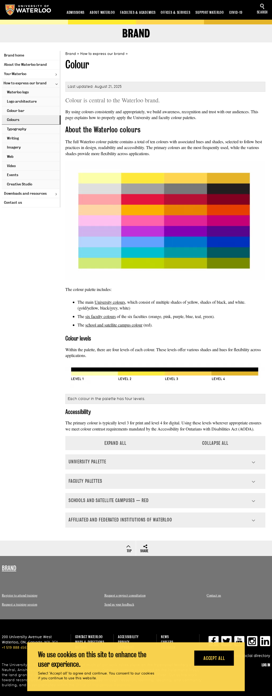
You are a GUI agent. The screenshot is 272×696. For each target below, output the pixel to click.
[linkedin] (265, 643)
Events (12, 175)
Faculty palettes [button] (85, 481)
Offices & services (175, 12)
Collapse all (215, 443)
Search (262, 12)
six (88, 316)
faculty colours (103, 316)
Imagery (14, 147)
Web (10, 157)
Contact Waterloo (89, 636)
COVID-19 (236, 12)
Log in (266, 665)
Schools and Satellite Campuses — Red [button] (109, 500)
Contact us (13, 203)
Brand (136, 33)
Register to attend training (19, 595)
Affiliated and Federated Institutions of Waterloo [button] (120, 520)
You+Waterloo (15, 74)
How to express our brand (24, 83)
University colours (110, 302)
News (165, 636)
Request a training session (19, 604)
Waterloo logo (18, 92)
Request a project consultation (125, 595)
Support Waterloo (210, 12)
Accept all (214, 658)
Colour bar (15, 111)
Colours (13, 120)
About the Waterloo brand (25, 65)
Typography (16, 129)
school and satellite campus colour (113, 325)
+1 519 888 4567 (15, 647)
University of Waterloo (28, 10)
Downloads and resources (25, 193)
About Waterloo (102, 12)
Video (11, 166)
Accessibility (128, 636)
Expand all (115, 443)
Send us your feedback (119, 604)
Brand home (14, 55)
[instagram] (252, 643)
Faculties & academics (137, 12)
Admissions (75, 12)
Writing (13, 138)
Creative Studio (19, 184)
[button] (165, 461)
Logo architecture (22, 101)
